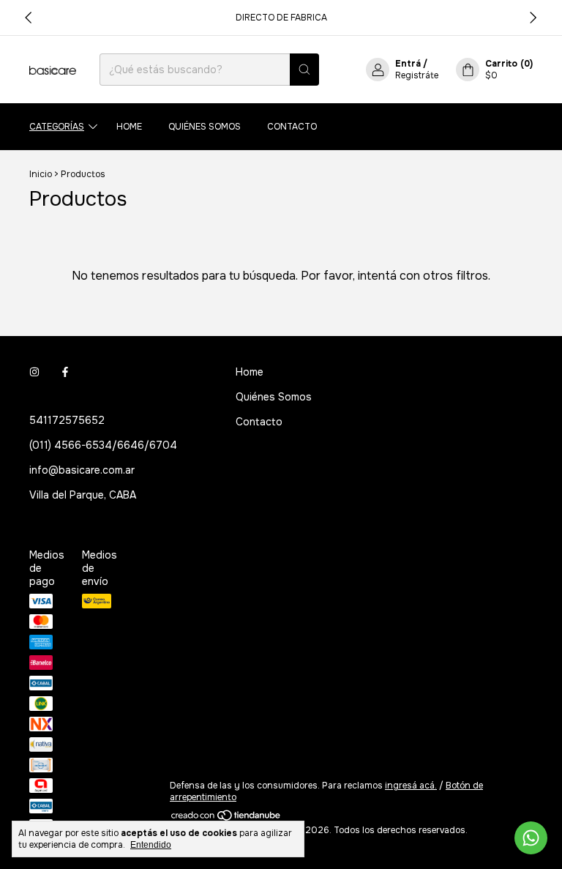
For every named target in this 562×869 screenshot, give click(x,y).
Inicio (40, 174)
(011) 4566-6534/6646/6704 (103, 445)
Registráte (416, 75)
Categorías (56, 127)
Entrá (408, 64)
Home (129, 127)
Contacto (292, 127)
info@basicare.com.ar (82, 470)
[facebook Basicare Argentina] (65, 371)
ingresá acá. (411, 785)
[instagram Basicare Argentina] (34, 371)
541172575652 (67, 420)
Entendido (150, 845)
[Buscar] (304, 69)
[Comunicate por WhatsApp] (530, 837)
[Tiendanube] (226, 818)
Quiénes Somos (204, 127)
